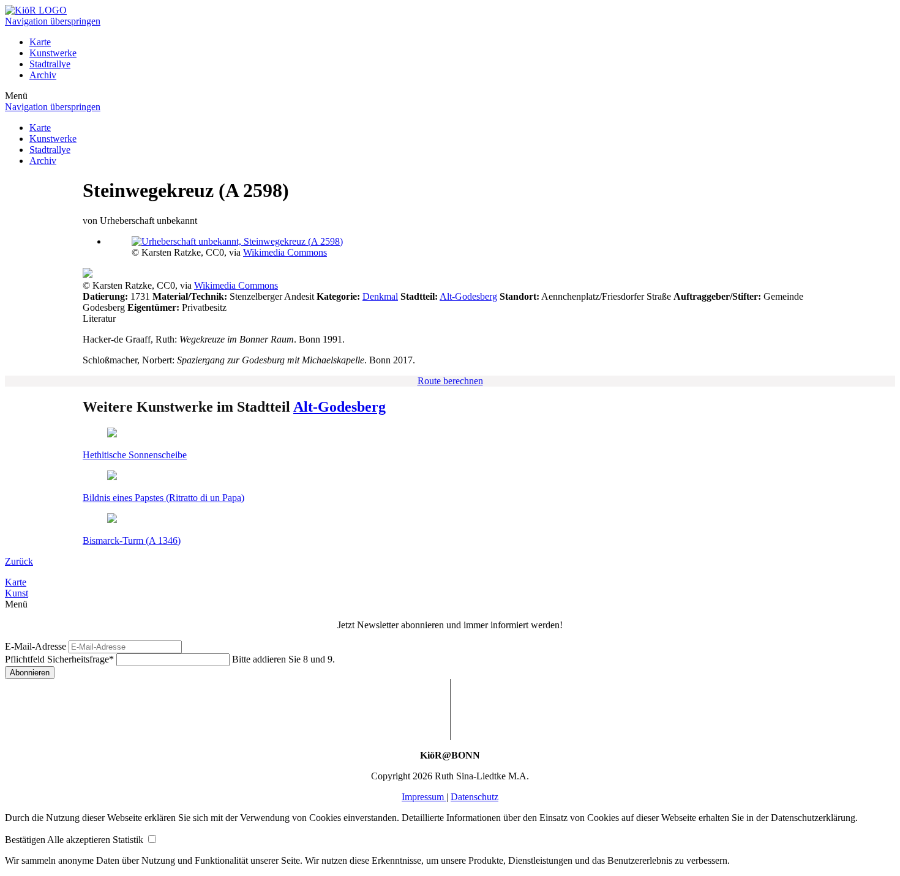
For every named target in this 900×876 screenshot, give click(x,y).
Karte (40, 42)
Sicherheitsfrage (59, 659)
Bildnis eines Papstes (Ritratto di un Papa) (163, 497)
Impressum (424, 797)
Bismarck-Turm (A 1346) (132, 540)
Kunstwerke (53, 53)
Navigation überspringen (52, 21)
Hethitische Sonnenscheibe (135, 455)
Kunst (16, 593)
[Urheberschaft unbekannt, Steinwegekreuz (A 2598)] (237, 241)
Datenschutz (474, 797)
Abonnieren (30, 672)
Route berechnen (450, 381)
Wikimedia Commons (285, 252)
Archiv (42, 75)
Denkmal (380, 296)
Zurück (19, 561)
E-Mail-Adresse (35, 646)
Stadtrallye (49, 64)
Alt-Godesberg (468, 296)
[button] (26, 839)
